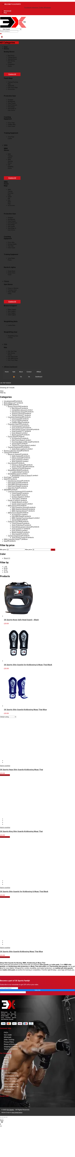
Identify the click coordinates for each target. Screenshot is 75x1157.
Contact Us (29, 374)
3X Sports (10, 1110)
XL (5, 572)
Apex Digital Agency (17, 1112)
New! (6, 47)
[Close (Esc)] (6, 1117)
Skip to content (5, 1)
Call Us (2, 380)
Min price (3, 549)
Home (7, 372)
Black (7, 558)
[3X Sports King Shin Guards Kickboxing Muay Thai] (33, 814)
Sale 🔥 (13, 374)
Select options (5, 775)
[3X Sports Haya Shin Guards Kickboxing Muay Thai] (33, 756)
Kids (5, 344)
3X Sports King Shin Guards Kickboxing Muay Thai (21, 831)
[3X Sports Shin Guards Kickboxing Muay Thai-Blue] (33, 936)
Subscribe (37, 990)
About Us (21, 374)
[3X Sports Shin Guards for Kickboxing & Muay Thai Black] (33, 876)
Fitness (6, 281)
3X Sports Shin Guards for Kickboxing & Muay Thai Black (28, 665)
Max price (28, 549)
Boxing (6, 48)
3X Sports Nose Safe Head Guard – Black (21, 620)
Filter (2, 391)
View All (6, 70)
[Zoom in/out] (1, 1117)
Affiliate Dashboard (10, 367)
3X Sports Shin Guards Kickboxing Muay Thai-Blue (25, 710)
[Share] (4, 1117)
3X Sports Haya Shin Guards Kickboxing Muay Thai (21, 770)
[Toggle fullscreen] (3, 1117)
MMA (6, 145)
